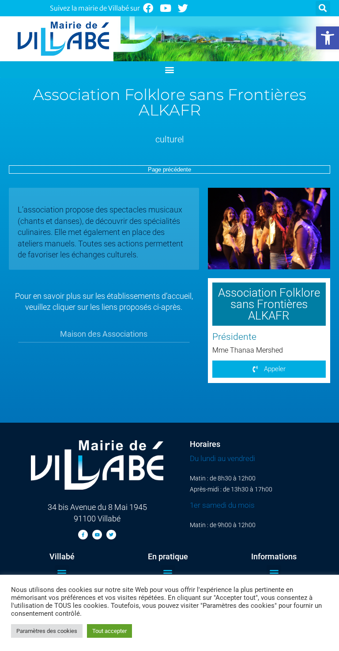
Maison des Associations (103, 334)
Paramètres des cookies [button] (46, 631)
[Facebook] (148, 8)
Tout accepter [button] (109, 631)
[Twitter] (183, 8)
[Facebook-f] (83, 534)
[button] (327, 37)
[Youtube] (166, 8)
